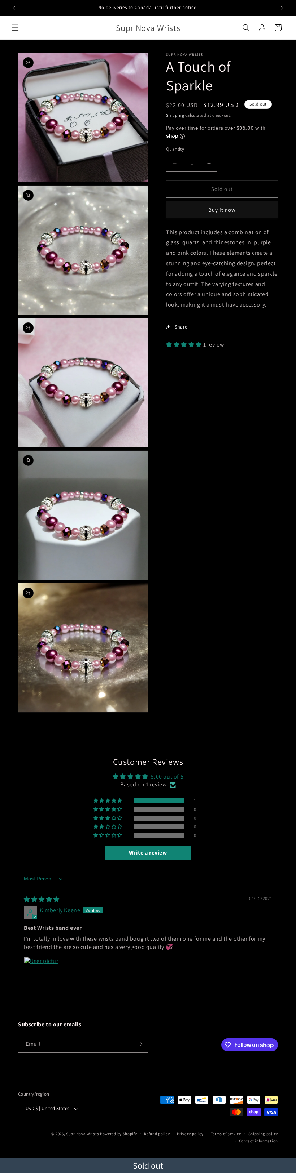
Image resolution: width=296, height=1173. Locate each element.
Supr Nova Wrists (82, 1133)
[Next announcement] (282, 8)
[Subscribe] (140, 1044)
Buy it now (222, 209)
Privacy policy (190, 1133)
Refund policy (157, 1133)
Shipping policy (263, 1133)
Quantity (175, 149)
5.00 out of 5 (167, 776)
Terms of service (226, 1133)
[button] (15, 28)
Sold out (148, 1165)
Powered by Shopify (118, 1133)
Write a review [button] (148, 852)
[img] (42, 899)
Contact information (258, 1140)
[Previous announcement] (14, 8)
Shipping (175, 115)
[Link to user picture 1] (41, 974)
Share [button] (181, 327)
